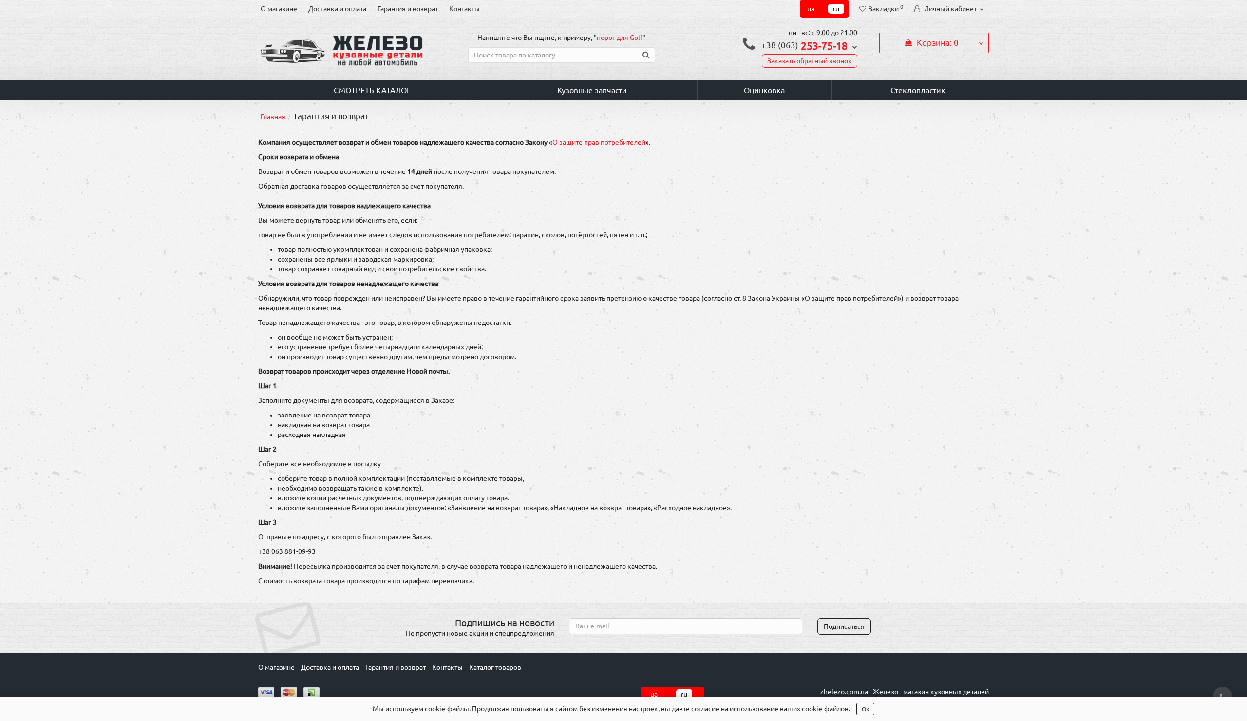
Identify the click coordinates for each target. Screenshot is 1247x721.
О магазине (279, 9)
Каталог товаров (495, 667)
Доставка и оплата (337, 9)
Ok (865, 709)
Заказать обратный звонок (809, 61)
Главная (273, 117)
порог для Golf (619, 37)
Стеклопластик (917, 90)
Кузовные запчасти (592, 90)
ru (836, 9)
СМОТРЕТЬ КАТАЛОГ (372, 90)
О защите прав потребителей (598, 142)
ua (810, 8)
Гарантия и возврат (408, 9)
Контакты (464, 9)
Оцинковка (764, 90)
